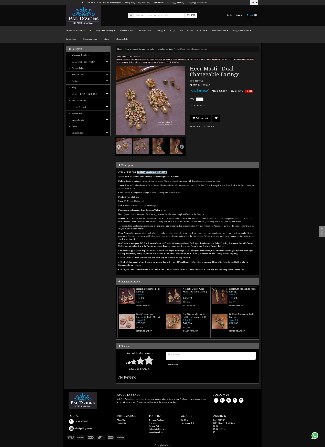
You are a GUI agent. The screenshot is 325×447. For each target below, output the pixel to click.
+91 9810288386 (110, 2)
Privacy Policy (155, 426)
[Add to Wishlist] (216, 118)
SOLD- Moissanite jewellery (83, 62)
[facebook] (216, 400)
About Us (121, 420)
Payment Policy (144, 2)
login (229, 15)
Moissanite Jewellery (80, 55)
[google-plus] (228, 400)
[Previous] (121, 152)
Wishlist (184, 420)
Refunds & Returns (157, 429)
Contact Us (121, 423)
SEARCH (191, 15)
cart (253, 15)
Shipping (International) (197, 2)
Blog (133, 2)
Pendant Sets (76, 113)
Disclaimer (153, 423)
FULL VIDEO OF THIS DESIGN (152, 172)
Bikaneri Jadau (77, 68)
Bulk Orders (159, 2)
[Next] (179, 152)
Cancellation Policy (156, 432)
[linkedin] (222, 400)
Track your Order (188, 423)
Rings (172, 30)
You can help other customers (140, 353)
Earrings (75, 81)
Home (119, 49)
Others (74, 126)
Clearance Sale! (77, 133)
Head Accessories (78, 100)
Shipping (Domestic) (175, 2)
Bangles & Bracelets (79, 107)
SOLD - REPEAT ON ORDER (84, 94)
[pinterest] (241, 400)
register (239, 15)
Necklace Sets (77, 75)
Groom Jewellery (78, 120)
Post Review (173, 364)
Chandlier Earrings (165, 49)
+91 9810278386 (94, 2)
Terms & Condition (156, 420)
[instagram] (234, 400)
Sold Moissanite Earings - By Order (139, 49)
